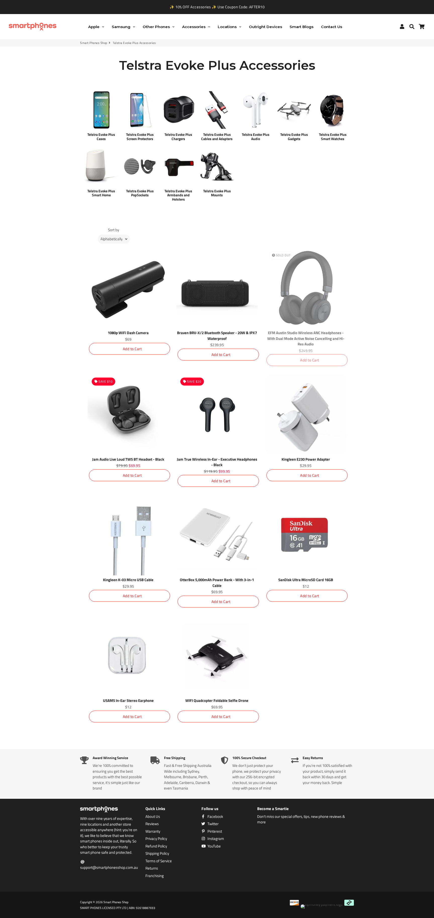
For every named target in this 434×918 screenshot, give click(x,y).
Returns (151, 868)
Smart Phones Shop (93, 43)
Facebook (215, 816)
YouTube (214, 846)
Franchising (154, 876)
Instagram (215, 838)
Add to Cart (132, 349)
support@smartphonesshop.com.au (109, 867)
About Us (152, 816)
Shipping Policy (157, 853)
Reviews (152, 824)
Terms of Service (158, 861)
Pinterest (214, 831)
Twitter (213, 824)
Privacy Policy (156, 838)
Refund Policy (156, 846)
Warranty (152, 831)
